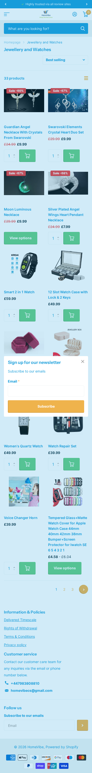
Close (82, 361)
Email (14, 381)
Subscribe (46, 406)
